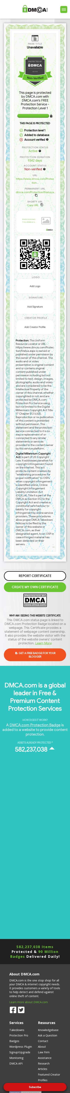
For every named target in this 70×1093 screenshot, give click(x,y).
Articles (42, 1069)
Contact (43, 1041)
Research (44, 1063)
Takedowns (16, 1030)
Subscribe (35, 1087)
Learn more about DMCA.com (28, 1002)
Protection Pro (18, 1035)
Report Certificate (35, 576)
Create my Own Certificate (35, 587)
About (42, 1046)
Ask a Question (47, 1035)
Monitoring (16, 1058)
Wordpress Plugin (20, 1046)
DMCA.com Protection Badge (35, 725)
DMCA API (16, 1063)
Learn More (43, 643)
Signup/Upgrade (19, 1052)
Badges (14, 1041)
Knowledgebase (48, 1030)
